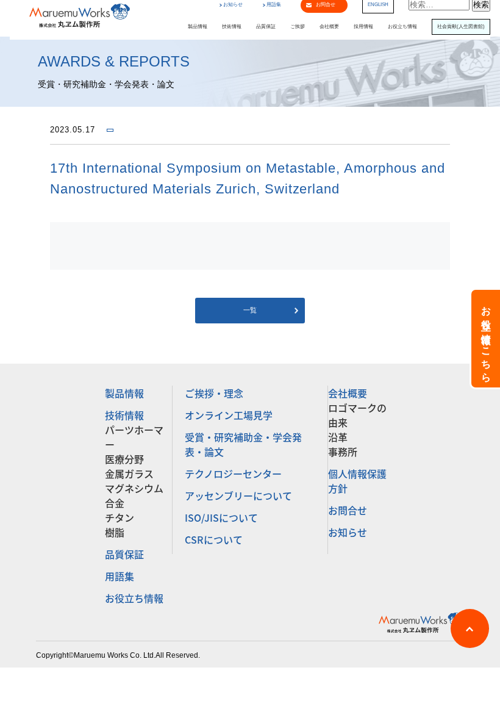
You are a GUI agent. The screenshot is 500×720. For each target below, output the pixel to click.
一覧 (250, 310)
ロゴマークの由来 (357, 415)
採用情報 (363, 26)
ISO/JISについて (221, 517)
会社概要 (329, 26)
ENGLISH (378, 4)
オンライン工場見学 (229, 415)
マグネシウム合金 (134, 495)
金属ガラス (129, 473)
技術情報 (231, 26)
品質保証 (266, 26)
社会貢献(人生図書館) (461, 26)
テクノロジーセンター (233, 473)
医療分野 (124, 459)
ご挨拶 (297, 26)
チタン (119, 517)
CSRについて (214, 539)
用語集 (273, 4)
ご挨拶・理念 (214, 393)
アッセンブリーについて (238, 495)
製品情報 (197, 26)
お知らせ (233, 4)
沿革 (338, 437)
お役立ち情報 (402, 26)
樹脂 (114, 532)
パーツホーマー (134, 437)
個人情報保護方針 (357, 480)
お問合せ (347, 510)
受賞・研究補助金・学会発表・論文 (243, 444)
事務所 (342, 451)
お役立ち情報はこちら (486, 339)
